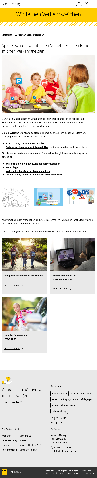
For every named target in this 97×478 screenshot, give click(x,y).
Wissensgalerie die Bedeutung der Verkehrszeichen (33, 163)
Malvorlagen (12, 167)
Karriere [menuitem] (23, 435)
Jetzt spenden (12, 402)
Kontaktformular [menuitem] (28, 449)
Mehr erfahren (12, 284)
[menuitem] (79, 4)
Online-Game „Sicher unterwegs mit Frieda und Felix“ (34, 174)
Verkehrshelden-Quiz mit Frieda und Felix (28, 171)
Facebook (56, 422)
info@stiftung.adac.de (65, 451)
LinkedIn (61, 422)
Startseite (7, 34)
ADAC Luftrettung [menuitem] (28, 445)
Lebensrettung (59, 411)
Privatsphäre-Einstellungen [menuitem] (68, 471)
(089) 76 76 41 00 (63, 447)
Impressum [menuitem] (50, 473)
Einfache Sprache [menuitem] (89, 473)
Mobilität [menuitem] (6, 435)
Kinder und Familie (81, 393)
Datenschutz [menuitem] (49, 471)
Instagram (51, 422)
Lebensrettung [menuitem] (9, 440)
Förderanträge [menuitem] (9, 449)
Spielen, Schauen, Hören (64, 405)
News (54, 399)
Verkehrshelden (59, 393)
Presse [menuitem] (22, 440)
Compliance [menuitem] (86, 471)
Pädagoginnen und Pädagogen (76, 399)
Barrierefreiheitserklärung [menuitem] (68, 473)
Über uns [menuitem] (6, 445)
